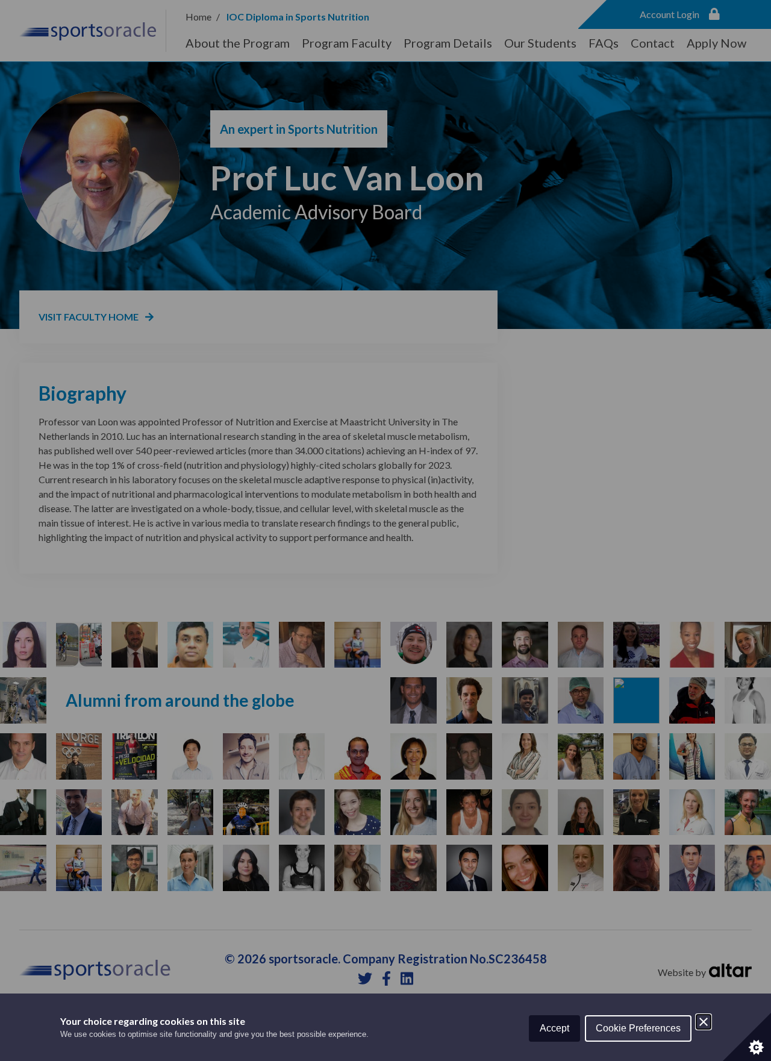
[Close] (703, 1022)
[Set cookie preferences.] (747, 1037)
